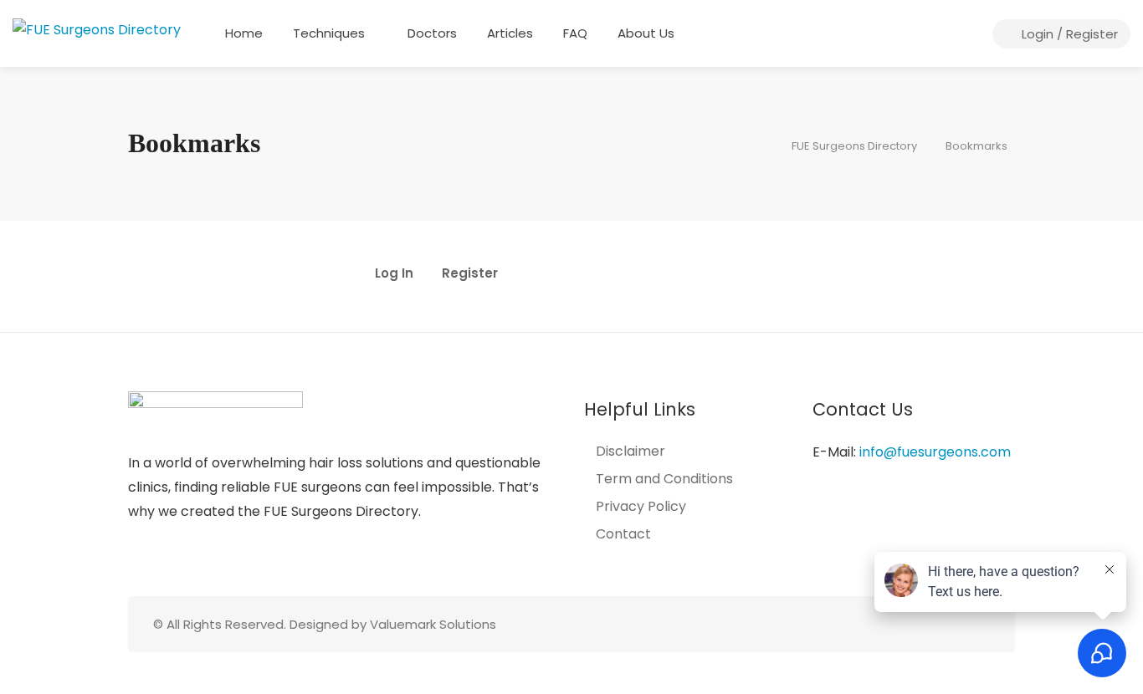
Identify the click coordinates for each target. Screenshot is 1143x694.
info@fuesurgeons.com (935, 452)
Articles (510, 33)
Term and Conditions (664, 479)
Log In (394, 274)
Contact (623, 534)
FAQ (575, 33)
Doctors (432, 33)
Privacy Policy (641, 507)
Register (470, 274)
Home (244, 33)
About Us (646, 33)
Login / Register (1068, 34)
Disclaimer (630, 451)
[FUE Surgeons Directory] (97, 28)
